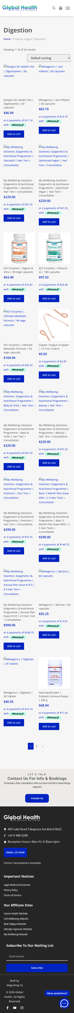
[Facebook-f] (7, 1007)
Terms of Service (12, 895)
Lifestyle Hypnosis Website (18, 929)
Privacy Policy (11, 890)
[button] (68, 8)
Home (7, 39)
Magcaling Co (15, 985)
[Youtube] (14, 1007)
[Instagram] (22, 1007)
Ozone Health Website (16, 913)
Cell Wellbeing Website (16, 918)
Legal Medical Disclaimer (17, 884)
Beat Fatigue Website (15, 924)
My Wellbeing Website (16, 934)
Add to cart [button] (13, 134)
